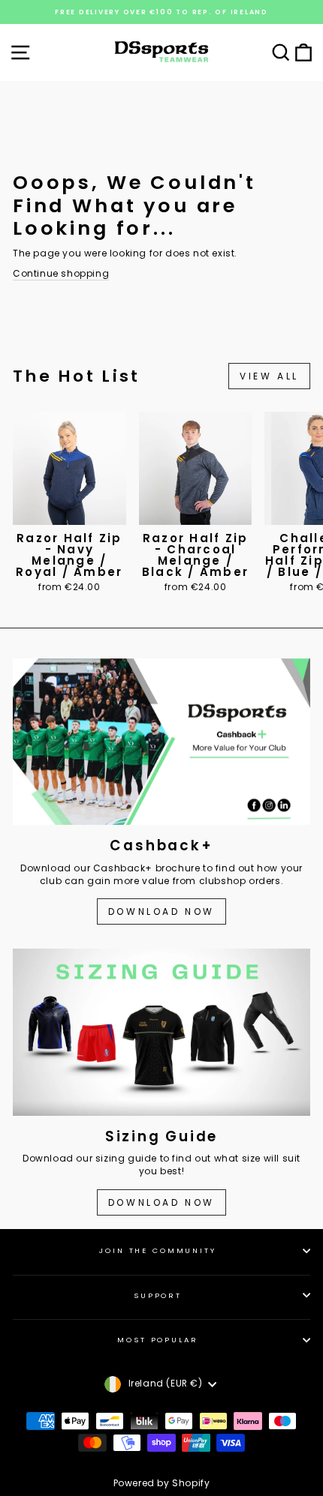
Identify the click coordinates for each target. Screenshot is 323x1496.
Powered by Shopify (161, 1483)
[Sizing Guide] (161, 1032)
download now (161, 1202)
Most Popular (157, 1340)
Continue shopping (61, 274)
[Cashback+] (161, 742)
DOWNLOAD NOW (161, 911)
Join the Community (157, 1250)
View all (269, 376)
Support (158, 1295)
